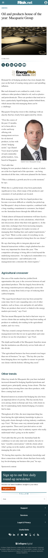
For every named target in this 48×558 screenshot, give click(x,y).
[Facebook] (7, 65)
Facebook (18, 534)
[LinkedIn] (11, 65)
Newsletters (22, 534)
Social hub (34, 534)
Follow (24, 494)
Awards (4, 8)
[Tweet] (3, 65)
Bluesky (26, 534)
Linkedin (14, 534)
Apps (30, 534)
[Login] (46, 2)
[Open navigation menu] (2, 2)
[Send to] (20, 65)
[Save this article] (16, 65)
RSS (38, 534)
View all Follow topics (10, 534)
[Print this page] (24, 65)
